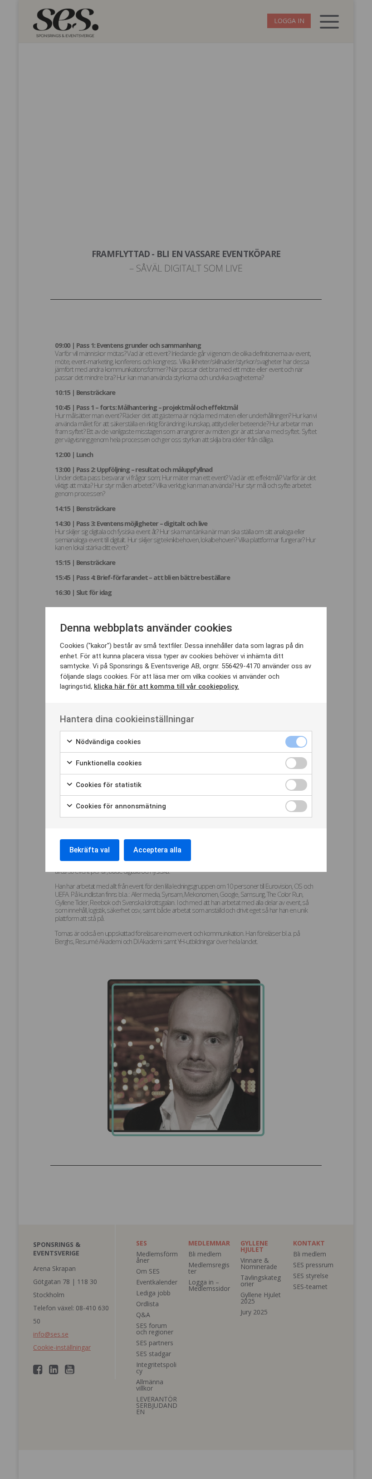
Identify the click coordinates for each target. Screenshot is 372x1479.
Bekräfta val (89, 850)
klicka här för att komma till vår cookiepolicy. (166, 686)
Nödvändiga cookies (107, 742)
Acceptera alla (157, 850)
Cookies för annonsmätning (120, 806)
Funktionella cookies (108, 763)
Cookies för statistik (108, 785)
